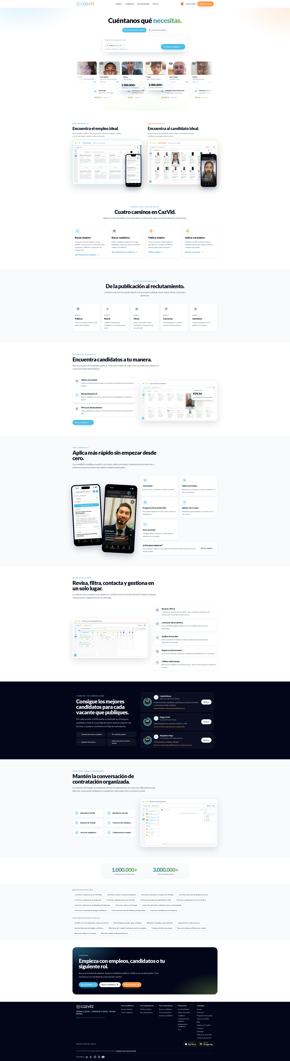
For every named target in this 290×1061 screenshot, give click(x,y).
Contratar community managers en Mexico (90, 910)
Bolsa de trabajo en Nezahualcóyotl (114, 933)
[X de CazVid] (99, 1057)
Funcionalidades (143, 4)
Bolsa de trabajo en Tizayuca (85, 933)
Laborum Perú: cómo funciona (189, 923)
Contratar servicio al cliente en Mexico (121, 895)
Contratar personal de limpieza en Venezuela (128, 910)
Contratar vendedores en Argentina (88, 900)
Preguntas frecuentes (205, 1016)
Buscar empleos (207, 548)
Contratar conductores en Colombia (88, 895)
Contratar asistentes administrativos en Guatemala (162, 905)
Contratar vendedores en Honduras (163, 910)
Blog (198, 1022)
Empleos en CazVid (203, 1025)
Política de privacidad (204, 1035)
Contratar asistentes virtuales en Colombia (157, 895)
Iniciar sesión (191, 4)
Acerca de (200, 1012)
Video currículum (184, 1012)
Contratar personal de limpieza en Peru (193, 895)
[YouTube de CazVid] (103, 1057)
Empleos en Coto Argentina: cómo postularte (91, 923)
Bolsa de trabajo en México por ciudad (191, 928)
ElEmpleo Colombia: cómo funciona (160, 923)
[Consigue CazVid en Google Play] (206, 1044)
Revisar (206, 702)
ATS (179, 1030)
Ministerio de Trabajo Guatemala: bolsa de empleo (127, 928)
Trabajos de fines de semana (162, 928)
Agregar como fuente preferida (126, 1051)
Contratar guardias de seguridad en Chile (155, 900)
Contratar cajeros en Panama (126, 905)
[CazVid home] (85, 4)
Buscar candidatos (82, 422)
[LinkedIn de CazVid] (86, 1057)
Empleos (119, 4)
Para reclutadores (165, 1012)
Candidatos (129, 4)
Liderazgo (200, 1031)
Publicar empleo (206, 4)
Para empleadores (146, 1012)
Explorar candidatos (166, 1016)
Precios (155, 4)
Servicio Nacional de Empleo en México (89, 928)
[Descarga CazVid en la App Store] (190, 1044)
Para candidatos (127, 1012)
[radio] (134, 30)
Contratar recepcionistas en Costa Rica (191, 900)
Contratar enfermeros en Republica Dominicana (92, 905)
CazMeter (181, 1016)
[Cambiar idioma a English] (182, 3)
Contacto (200, 1028)
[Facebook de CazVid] (90, 1057)
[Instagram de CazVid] (95, 1057)
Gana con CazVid (203, 1019)
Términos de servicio (204, 1038)
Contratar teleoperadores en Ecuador (120, 900)
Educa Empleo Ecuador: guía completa (127, 923)
